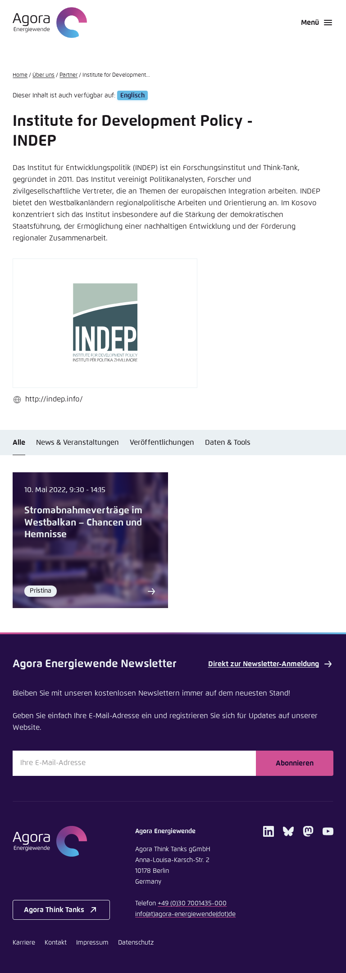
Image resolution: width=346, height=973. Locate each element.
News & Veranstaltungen (77, 442)
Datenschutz (136, 943)
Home (20, 75)
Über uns (43, 75)
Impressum (92, 943)
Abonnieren (295, 763)
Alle (19, 442)
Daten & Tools (227, 442)
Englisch (132, 95)
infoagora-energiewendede (185, 914)
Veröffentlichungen (162, 442)
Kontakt (56, 943)
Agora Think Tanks (54, 909)
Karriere (24, 943)
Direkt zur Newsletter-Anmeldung (263, 664)
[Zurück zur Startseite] (50, 22)
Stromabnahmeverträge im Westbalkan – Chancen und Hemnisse (83, 522)
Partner (68, 75)
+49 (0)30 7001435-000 (192, 903)
